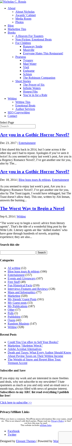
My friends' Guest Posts (22, 299)
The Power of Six (34, 84)
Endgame (29, 70)
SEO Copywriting (19, 112)
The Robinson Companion (39, 77)
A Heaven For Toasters (29, 36)
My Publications (17, 306)
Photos (19, 22)
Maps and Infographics (22, 292)
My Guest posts (17, 302)
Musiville (28, 50)
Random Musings (18, 323)
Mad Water (29, 63)
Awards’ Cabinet (25, 15)
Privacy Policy (57, 421)
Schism (27, 74)
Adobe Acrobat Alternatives (24, 349)
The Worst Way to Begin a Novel (32, 208)
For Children (23, 43)
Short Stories (23, 81)
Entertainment (27, 143)
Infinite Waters (32, 88)
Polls (11, 313)
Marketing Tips (17, 29)
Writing (12, 98)
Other (11, 309)
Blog (11, 25)
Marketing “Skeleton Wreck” (25, 345)
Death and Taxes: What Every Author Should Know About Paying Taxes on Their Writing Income (39, 354)
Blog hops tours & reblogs (34, 179)
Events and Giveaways (22, 278)
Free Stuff (14, 282)
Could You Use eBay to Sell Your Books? (33, 342)
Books (12, 32)
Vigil (26, 67)
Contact (12, 116)
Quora (11, 320)
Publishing (14, 316)
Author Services (25, 109)
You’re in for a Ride (35, 95)
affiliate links (45, 425)
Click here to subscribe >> (16, 402)
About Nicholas (25, 11)
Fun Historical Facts (20, 285)
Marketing (14, 295)
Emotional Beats (25, 105)
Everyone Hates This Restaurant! (43, 53)
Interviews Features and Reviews (28, 288)
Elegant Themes (26, 441)
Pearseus (20, 56)
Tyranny (28, 60)
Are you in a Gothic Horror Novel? (34, 134)
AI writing (14, 268)
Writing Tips (22, 102)
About (11, 8)
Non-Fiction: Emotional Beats (33, 39)
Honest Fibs (30, 91)
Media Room (23, 18)
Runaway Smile (32, 46)
